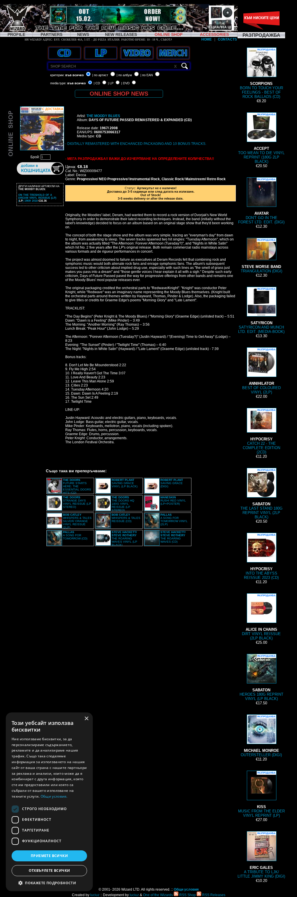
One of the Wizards (158, 895)
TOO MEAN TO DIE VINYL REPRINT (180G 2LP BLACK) (261, 138)
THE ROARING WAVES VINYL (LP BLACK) (124, 538)
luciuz (94, 895)
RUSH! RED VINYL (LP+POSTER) (173, 500)
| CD (97, 83)
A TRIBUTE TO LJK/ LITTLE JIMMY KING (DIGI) (261, 855)
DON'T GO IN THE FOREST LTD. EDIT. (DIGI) (261, 201)
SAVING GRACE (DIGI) (171, 483)
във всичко (74, 75)
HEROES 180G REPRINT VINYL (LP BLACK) (261, 678)
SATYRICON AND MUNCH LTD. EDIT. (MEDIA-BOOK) (261, 311)
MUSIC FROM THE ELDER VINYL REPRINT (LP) (261, 795)
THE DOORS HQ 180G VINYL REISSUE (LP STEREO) (123, 504)
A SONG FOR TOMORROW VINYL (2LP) (174, 519)
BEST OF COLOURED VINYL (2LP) (261, 371)
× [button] (86, 718)
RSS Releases (213, 895)
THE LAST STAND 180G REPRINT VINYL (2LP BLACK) (261, 494)
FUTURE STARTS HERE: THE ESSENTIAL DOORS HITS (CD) (77, 486)
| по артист (100, 75)
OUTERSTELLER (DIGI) (261, 736)
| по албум (124, 75)
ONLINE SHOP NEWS (119, 93)
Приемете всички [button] (49, 855)
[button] (49, 882)
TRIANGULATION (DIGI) (261, 256)
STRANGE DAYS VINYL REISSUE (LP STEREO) (77, 502)
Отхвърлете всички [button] (49, 870)
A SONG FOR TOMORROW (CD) (75, 535)
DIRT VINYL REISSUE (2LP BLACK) (261, 617)
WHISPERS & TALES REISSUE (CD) (126, 518)
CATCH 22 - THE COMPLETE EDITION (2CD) (261, 431)
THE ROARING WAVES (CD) (173, 536)
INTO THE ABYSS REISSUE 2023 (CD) (261, 557)
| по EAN (146, 75)
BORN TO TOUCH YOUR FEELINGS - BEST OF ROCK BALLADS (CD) (261, 73)
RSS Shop (187, 895)
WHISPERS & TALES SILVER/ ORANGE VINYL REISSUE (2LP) (77, 521)
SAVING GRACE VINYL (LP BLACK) (124, 483)
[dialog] (49, 801)
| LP (110, 83)
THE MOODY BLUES (103, 116)
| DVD (125, 83)
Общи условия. (54, 796)
